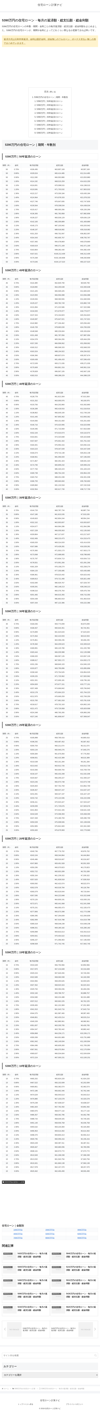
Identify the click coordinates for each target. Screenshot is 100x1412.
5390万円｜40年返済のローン (50, 109)
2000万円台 (50, 1230)
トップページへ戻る (25, 1404)
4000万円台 (18, 1234)
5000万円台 (50, 1234)
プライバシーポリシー (74, 1404)
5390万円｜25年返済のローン (50, 121)
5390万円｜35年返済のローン (50, 113)
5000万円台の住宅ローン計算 (14, 1182)
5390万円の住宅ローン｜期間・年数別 (51, 97)
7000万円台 (18, 1238)
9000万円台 (81, 1238)
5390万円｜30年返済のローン (50, 117)
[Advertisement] (50, 67)
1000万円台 (18, 1230)
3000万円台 (81, 1230)
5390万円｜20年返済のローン (50, 125)
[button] (95, 1355)
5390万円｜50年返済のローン (50, 101)
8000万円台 (50, 1238)
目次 (46, 91)
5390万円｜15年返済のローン (50, 129)
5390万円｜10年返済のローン (50, 133)
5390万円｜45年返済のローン (50, 105)
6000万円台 (81, 1234)
